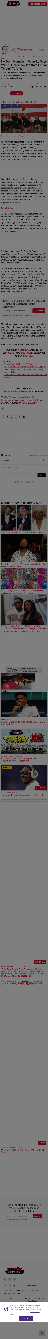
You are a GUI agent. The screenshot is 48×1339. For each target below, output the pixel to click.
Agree (26, 1318)
